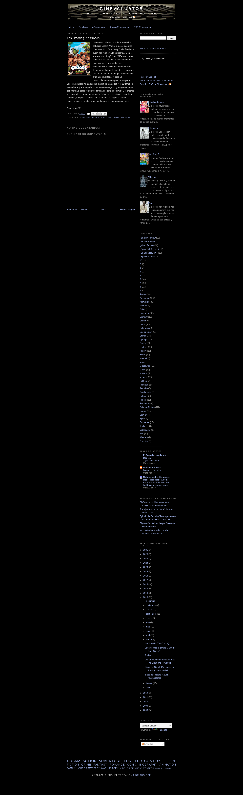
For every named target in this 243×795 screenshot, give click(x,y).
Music (142, 369)
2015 (145, 588)
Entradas (148, 744)
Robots (143, 400)
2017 (145, 580)
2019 (145, 571)
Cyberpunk (145, 328)
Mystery (143, 377)
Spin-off (143, 415)
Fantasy (143, 347)
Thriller (143, 426)
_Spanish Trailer (147, 256)
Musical (143, 373)
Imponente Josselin (152, 470)
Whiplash (152, 177)
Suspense (144, 422)
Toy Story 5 (153, 154)
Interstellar (153, 128)
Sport (142, 418)
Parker (148, 655)
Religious (144, 385)
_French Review (147, 241)
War (141, 433)
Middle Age (145, 366)
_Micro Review (147, 245)
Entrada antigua (127, 209)
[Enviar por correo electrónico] (92, 114)
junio (148, 627)
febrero (149, 683)
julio (148, 622)
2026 (145, 550)
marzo (149, 639)
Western (144, 437)
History (143, 351)
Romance (144, 403)
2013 (145, 597)
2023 (145, 563)
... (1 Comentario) (151, 460)
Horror (142, 354)
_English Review (148, 238)
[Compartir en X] (99, 114)
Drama (143, 336)
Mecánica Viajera (152, 467)
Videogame (145, 430)
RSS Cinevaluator (142, 27)
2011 (145, 697)
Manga (143, 362)
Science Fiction (147, 407)
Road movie (145, 392)
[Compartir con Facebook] (102, 114)
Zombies (144, 441)
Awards (143, 305)
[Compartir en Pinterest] (105, 114)
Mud (150, 203)
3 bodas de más (156, 102)
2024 (145, 558)
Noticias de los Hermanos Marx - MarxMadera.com (156, 478)
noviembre (151, 605)
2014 (145, 593)
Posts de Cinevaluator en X (153, 48)
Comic (143, 320)
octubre (150, 609)
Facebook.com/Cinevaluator (92, 27)
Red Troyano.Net (148, 77)
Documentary (146, 332)
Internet (143, 358)
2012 (145, 693)
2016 (145, 584)
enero (149, 687)
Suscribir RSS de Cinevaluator (154, 84)
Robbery (144, 396)
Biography (144, 313)
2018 (145, 576)
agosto (149, 618)
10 (141, 260)
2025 (145, 554)
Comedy (129, 117)
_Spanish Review (88, 117)
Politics (143, 381)
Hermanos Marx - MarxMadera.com (157, 80)
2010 (145, 701)
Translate (162, 730)
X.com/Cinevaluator (119, 27)
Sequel (143, 411)
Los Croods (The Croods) (157, 643)
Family (143, 343)
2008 (145, 710)
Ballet (142, 309)
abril (148, 635)
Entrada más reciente (77, 209)
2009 (145, 706)
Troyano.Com (142, 775)
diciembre (151, 601)
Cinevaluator (121, 8)
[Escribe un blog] (96, 114)
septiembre (151, 614)
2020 (145, 567)
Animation (119, 117)
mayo (149, 631)
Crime (142, 324)
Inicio (71, 27)
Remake (144, 388)
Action (143, 294)
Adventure (106, 117)
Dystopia (144, 339)
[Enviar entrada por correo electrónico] (88, 114)
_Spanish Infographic (150, 249)
